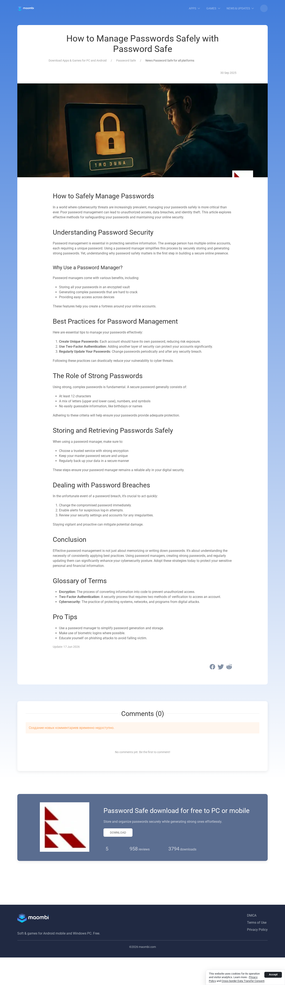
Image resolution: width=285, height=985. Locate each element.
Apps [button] (192, 8)
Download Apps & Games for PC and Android (78, 60)
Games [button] (211, 8)
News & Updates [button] (238, 8)
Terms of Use (256, 923)
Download (118, 832)
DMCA (251, 915)
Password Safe (126, 60)
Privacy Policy (257, 930)
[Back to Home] (25, 8)
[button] (264, 8)
